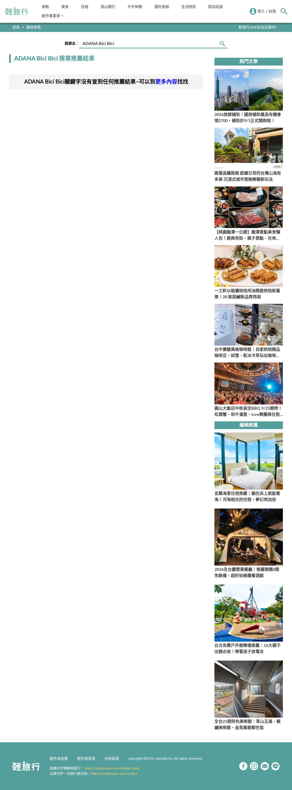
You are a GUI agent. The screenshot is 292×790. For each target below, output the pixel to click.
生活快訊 (188, 7)
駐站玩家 (215, 7)
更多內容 (166, 82)
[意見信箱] (265, 766)
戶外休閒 (135, 7)
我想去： (72, 43)
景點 (45, 7)
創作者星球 (51, 16)
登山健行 (108, 7)
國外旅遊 (161, 7)
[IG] (254, 766)
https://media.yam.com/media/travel (112, 768)
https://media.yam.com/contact (114, 773)
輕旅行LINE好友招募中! (257, 27)
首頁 (16, 27)
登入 (261, 11)
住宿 (84, 7)
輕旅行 (17, 11)
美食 (65, 7)
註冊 (272, 11)
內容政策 (111, 759)
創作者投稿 (59, 759)
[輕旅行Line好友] (275, 766)
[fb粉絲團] (243, 766)
